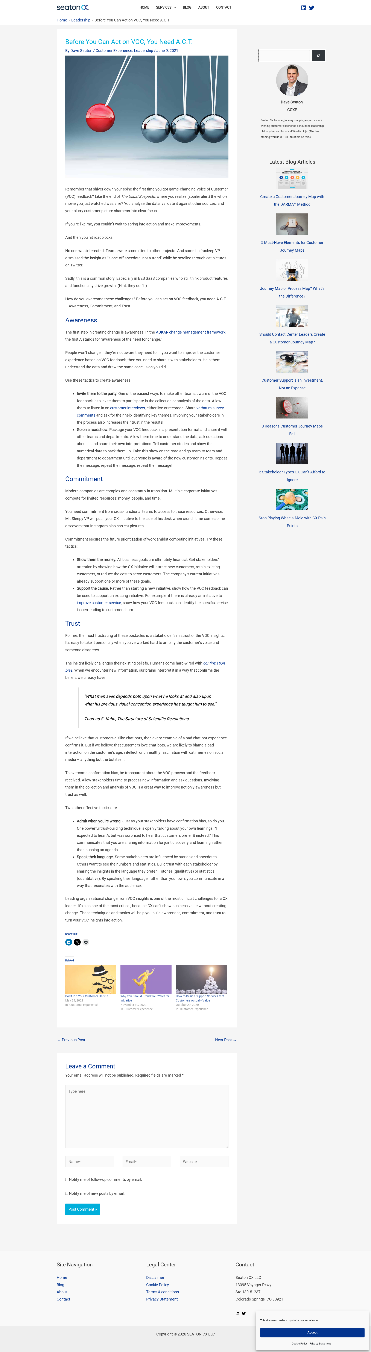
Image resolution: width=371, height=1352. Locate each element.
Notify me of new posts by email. (97, 1193)
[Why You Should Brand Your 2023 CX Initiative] (145, 979)
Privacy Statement (320, 1343)
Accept (312, 1332)
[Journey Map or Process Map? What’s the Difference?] (292, 270)
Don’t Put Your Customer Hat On (86, 996)
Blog (187, 7)
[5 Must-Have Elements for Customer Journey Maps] (292, 224)
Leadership (143, 50)
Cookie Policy (299, 1343)
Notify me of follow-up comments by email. (105, 1179)
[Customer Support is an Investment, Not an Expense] (292, 362)
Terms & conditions (162, 1292)
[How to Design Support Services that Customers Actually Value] (201, 979)
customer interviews (127, 408)
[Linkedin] (303, 8)
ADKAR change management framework (190, 332)
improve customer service (99, 602)
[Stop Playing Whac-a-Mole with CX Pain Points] (292, 499)
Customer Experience (114, 50)
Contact (223, 7)
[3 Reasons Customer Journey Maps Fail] (292, 407)
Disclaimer (155, 1277)
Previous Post (71, 1040)
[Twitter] (311, 8)
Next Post (226, 1040)
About (203, 7)
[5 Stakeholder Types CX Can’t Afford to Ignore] (292, 453)
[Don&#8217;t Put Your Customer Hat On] (90, 979)
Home (144, 7)
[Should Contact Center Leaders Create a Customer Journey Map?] (292, 316)
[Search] (318, 55)
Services (164, 7)
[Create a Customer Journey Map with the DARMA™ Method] (292, 178)
